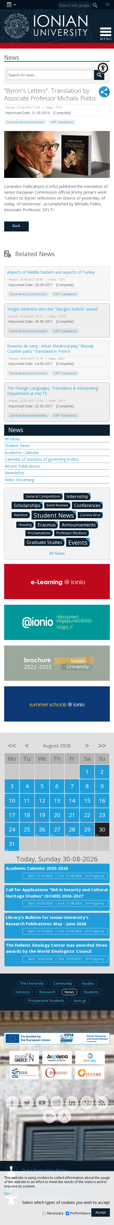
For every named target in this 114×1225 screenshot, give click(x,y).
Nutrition (21, 515)
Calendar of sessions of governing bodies (42, 459)
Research (47, 991)
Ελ (107, 4)
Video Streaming (19, 479)
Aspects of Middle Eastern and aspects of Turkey (51, 272)
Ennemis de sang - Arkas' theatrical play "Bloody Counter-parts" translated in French (50, 348)
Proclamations (39, 533)
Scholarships (27, 505)
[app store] (64, 1116)
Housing (25, 524)
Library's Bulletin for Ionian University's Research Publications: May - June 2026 (47, 920)
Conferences (87, 505)
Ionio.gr (80, 1000)
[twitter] (27, 1102)
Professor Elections (71, 533)
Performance (80, 1213)
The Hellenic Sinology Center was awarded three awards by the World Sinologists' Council (56, 948)
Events (77, 542)
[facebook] (12, 1102)
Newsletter (14, 472)
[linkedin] (72, 1102)
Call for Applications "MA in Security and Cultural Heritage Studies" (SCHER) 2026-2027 (57, 893)
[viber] (87, 1102)
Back (16, 225)
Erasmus (47, 525)
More (8, 1193)
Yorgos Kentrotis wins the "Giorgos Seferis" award (52, 309)
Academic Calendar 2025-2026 (37, 868)
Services (22, 991)
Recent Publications (22, 466)
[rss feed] (102, 1102)
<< (12, 745)
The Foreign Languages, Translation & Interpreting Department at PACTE (52, 390)
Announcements (79, 525)
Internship (77, 496)
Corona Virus (90, 515)
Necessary (55, 1213)
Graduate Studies (44, 542)
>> (102, 745)
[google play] (49, 1116)
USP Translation (62, 122)
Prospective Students (46, 1000)
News (15, 430)
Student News (17, 445)
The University (32, 983)
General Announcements (25, 122)
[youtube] (42, 1102)
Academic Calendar (22, 452)
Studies (88, 983)
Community (62, 983)
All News (12, 439)
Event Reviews (57, 505)
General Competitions (43, 496)
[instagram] (57, 1102)
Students (91, 991)
